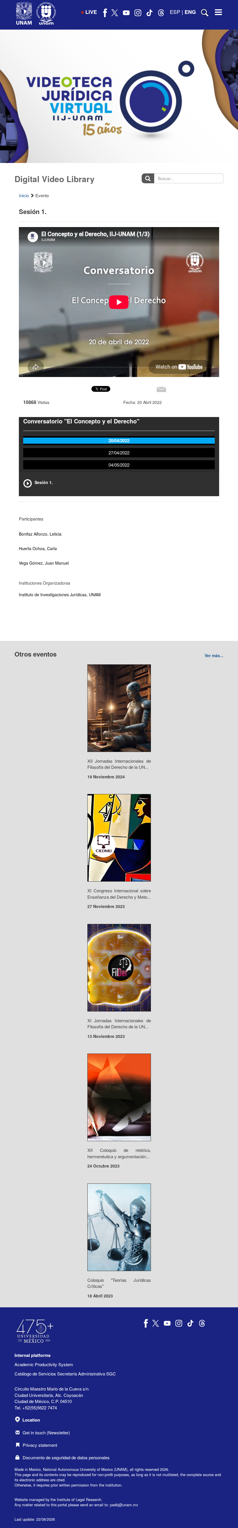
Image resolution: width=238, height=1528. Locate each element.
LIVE (91, 12)
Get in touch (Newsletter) (46, 1432)
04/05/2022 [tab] (119, 465)
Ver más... (214, 655)
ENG (190, 12)
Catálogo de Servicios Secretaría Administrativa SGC (65, 1374)
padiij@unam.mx (124, 1504)
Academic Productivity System (44, 1364)
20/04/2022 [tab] (119, 440)
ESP (175, 11)
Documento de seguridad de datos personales (66, 1457)
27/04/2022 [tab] (119, 452)
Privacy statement (40, 1445)
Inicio (24, 195)
